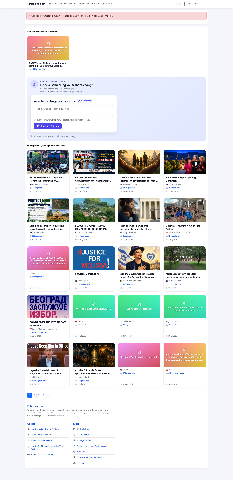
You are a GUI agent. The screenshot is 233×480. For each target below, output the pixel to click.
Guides (31, 423)
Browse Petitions (68, 4)
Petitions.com (37, 3)
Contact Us (83, 4)
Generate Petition (49, 126)
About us (95, 4)
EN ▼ (54, 4)
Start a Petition (195, 4)
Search (108, 4)
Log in (179, 4)
